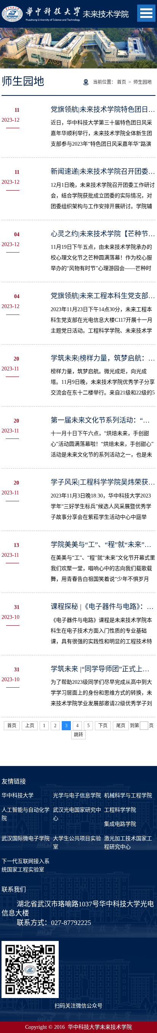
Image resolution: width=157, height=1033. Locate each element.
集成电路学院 (120, 824)
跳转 (78, 734)
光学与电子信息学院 (77, 795)
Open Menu (146, 13)
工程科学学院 (120, 810)
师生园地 (142, 82)
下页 (102, 725)
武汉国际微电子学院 (26, 838)
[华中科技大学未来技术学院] (67, 10)
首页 (121, 82)
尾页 (120, 725)
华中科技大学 (18, 795)
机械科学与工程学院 (128, 795)
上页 (29, 725)
